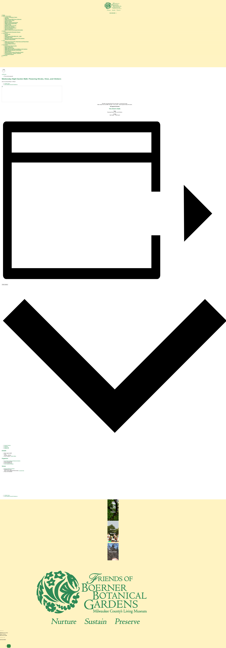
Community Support (9, 54)
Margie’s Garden (8, 21)
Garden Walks (13, 456)
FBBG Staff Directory (9, 48)
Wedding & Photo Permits (10, 25)
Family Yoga (7, 83)
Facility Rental (8, 24)
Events (3, 31)
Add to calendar (5, 284)
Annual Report (8, 51)
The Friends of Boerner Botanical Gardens (12, 460)
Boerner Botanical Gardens (9, 468)
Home (3, 15)
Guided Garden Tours (9, 20)
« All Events (4, 74)
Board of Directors (9, 46)
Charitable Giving (8, 37)
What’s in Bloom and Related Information (14, 29)
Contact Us (4, 55)
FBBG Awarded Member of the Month (13, 50)
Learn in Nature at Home (10, 43)
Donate (6, 35)
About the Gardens (9, 28)
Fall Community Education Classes (12, 32)
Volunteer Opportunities (10, 39)
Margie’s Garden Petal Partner (11, 22)
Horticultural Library (9, 42)
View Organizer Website (8, 463)
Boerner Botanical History (10, 27)
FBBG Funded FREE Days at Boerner (13, 19)
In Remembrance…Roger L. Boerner (13, 53)
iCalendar (6, 446)
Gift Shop (7, 18)
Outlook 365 (6, 447)
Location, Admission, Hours (11, 17)
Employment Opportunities (11, 45)
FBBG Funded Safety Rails (11, 23)
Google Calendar (7, 445)
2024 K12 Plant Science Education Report (14, 52)
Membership (7, 34)
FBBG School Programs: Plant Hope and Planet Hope (17, 41)
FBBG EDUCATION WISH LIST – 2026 (13, 36)
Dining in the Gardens (9, 26)
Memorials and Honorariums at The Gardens (14, 38)
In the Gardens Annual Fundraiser (11, 84)
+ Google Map (21, 470)
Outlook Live (6, 448)
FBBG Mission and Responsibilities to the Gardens (16, 49)
